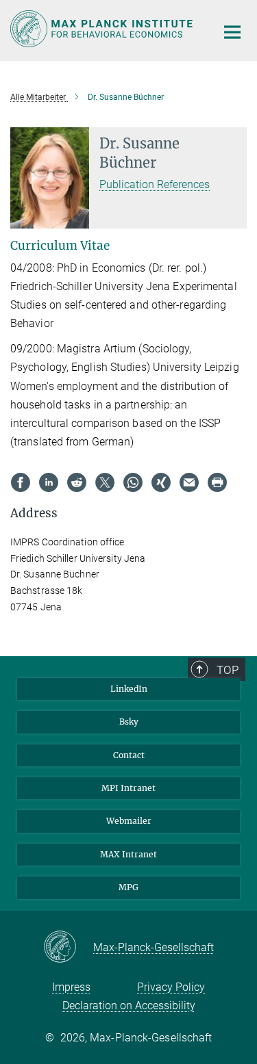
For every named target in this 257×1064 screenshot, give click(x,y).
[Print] (217, 482)
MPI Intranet (128, 788)
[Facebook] (20, 482)
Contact (129, 755)
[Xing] (161, 482)
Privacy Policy (171, 987)
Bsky (128, 721)
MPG (128, 887)
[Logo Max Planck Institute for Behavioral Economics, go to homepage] (102, 28)
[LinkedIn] (48, 482)
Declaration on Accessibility (128, 1005)
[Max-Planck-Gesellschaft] (68, 947)
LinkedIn (128, 689)
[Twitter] (105, 482)
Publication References (154, 184)
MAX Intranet (128, 854)
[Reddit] (76, 482)
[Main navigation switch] (232, 32)
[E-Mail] (189, 482)
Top (227, 670)
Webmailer (128, 821)
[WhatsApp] (133, 482)
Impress (71, 987)
